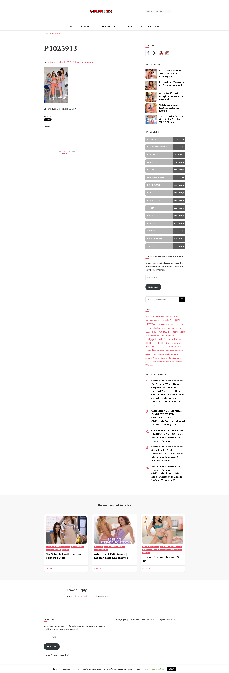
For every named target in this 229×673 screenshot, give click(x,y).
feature (148, 332)
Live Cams (154, 27)
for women (157, 336)
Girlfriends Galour (55, 62)
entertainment (159, 328)
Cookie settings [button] (158, 669)
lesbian (149, 346)
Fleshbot (167, 332)
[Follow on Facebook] (148, 53)
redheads (154, 354)
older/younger (169, 351)
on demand (179, 351)
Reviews (121, 547)
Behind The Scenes (54, 547)
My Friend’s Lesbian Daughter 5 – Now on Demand (171, 96)
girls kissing (150, 343)
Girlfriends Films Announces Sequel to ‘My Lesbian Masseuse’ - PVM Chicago (167, 450)
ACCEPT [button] (172, 669)
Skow (172, 358)
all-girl (175, 320)
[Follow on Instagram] (167, 53)
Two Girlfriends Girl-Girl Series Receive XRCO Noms (171, 119)
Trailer (155, 361)
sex (167, 358)
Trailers (162, 361)
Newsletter (155, 550)
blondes (156, 324)
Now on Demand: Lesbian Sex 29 (162, 559)
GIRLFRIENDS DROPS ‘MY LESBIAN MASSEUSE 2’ (167, 432)
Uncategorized (101, 550)
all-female (163, 320)
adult (152, 316)
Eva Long (178, 328)
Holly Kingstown (163, 343)
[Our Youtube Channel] (161, 53)
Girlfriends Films (169, 339)
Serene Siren (159, 358)
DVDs (130, 27)
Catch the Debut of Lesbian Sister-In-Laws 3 (169, 108)
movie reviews (160, 346)
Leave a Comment (85, 62)
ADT (147, 316)
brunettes (165, 324)
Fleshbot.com (178, 332)
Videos (65, 550)
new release (175, 346)
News (49, 550)
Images (66, 547)
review (161, 354)
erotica (171, 328)
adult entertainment (151, 320)
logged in (84, 596)
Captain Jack (175, 324)
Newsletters (89, 27)
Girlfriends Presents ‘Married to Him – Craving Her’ (170, 73)
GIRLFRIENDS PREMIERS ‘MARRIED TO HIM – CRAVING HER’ (167, 414)
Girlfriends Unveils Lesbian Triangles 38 (166, 478)
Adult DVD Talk (163, 316)
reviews (169, 354)
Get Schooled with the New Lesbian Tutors (63, 556)
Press (113, 547)
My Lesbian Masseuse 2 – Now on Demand (171, 83)
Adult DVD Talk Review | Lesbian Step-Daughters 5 (111, 556)
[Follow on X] (154, 53)
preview (148, 354)
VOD (140, 27)
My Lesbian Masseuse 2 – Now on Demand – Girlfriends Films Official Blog (165, 472)
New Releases (154, 350)
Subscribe (153, 287)
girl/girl (150, 339)
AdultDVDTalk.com (176, 316)
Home (72, 27)
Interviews (176, 343)
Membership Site (111, 27)
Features (157, 332)
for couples (149, 335)
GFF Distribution (168, 335)
